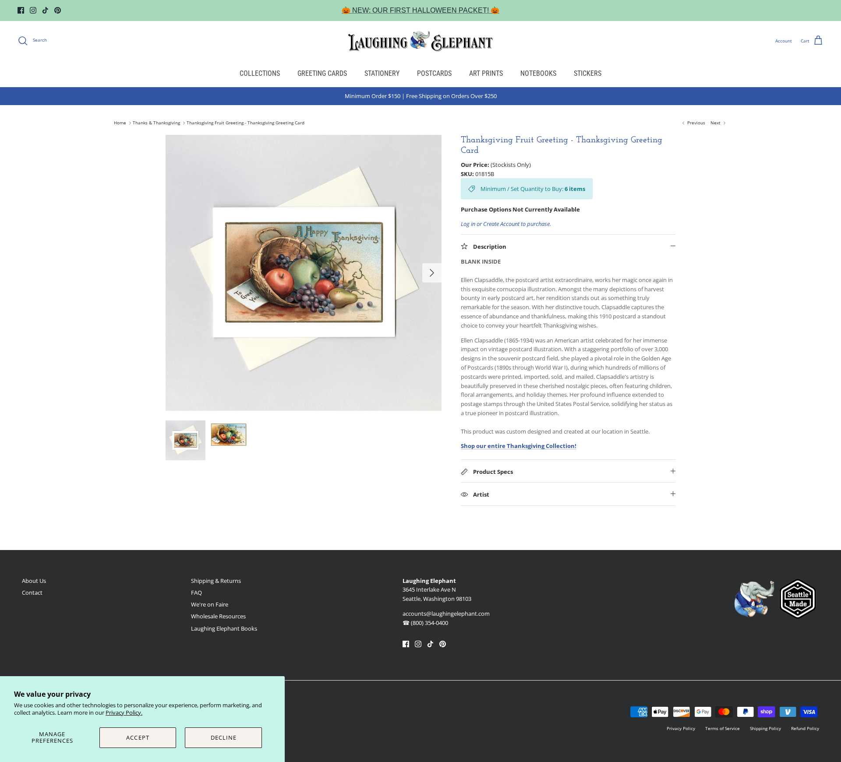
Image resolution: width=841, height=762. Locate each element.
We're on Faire (209, 604)
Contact (32, 592)
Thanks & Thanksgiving (156, 123)
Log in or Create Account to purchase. (506, 224)
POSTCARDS (434, 73)
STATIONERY (381, 73)
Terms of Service (722, 728)
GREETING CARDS (322, 73)
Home (120, 123)
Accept (137, 737)
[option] (304, 273)
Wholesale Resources (218, 616)
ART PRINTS (486, 73)
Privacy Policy (681, 728)
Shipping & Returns (216, 581)
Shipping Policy (765, 728)
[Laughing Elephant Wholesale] (420, 41)
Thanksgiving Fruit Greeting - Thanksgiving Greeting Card (245, 123)
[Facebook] (21, 10)
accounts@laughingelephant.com (446, 613)
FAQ (196, 592)
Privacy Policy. (124, 712)
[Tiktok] (45, 10)
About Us (34, 581)
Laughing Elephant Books (224, 628)
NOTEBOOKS (538, 73)
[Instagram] (33, 10)
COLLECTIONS (260, 73)
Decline (224, 737)
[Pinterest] (57, 10)
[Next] (432, 272)
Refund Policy (805, 728)
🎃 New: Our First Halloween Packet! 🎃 (420, 10)
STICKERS (587, 73)
